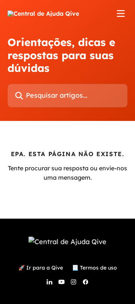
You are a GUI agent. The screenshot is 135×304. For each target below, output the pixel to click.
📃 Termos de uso (94, 267)
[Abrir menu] (121, 13)
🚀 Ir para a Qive (40, 267)
